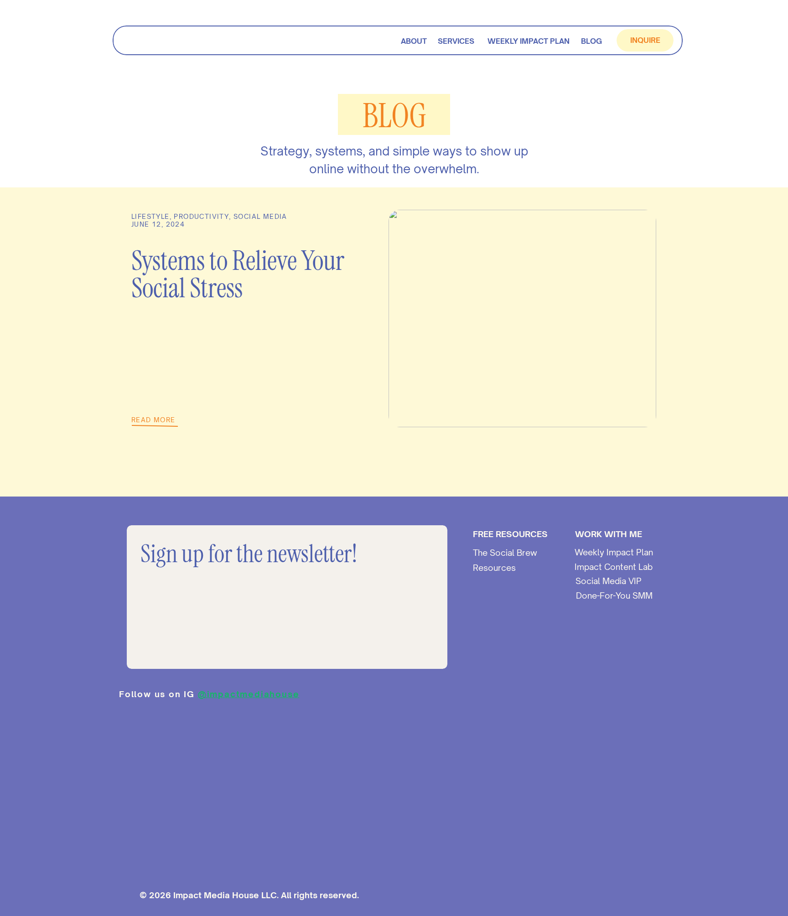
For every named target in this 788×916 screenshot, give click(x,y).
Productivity (201, 216)
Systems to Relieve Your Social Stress (237, 274)
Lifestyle (150, 216)
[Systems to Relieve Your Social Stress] (522, 318)
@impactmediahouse (249, 694)
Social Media (260, 216)
